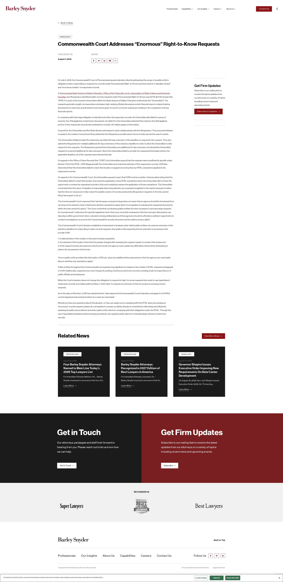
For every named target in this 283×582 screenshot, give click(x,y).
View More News (212, 336)
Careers (217, 9)
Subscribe (168, 465)
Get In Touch (66, 465)
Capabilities (186, 9)
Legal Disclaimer (219, 568)
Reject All (216, 578)
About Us (109, 555)
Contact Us (264, 9)
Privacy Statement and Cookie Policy (195, 568)
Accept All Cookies (233, 578)
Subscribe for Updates (207, 111)
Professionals (172, 9)
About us (230, 9)
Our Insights (202, 9)
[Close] (279, 577)
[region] (141, 578)
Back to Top (219, 540)
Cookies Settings (201, 578)
